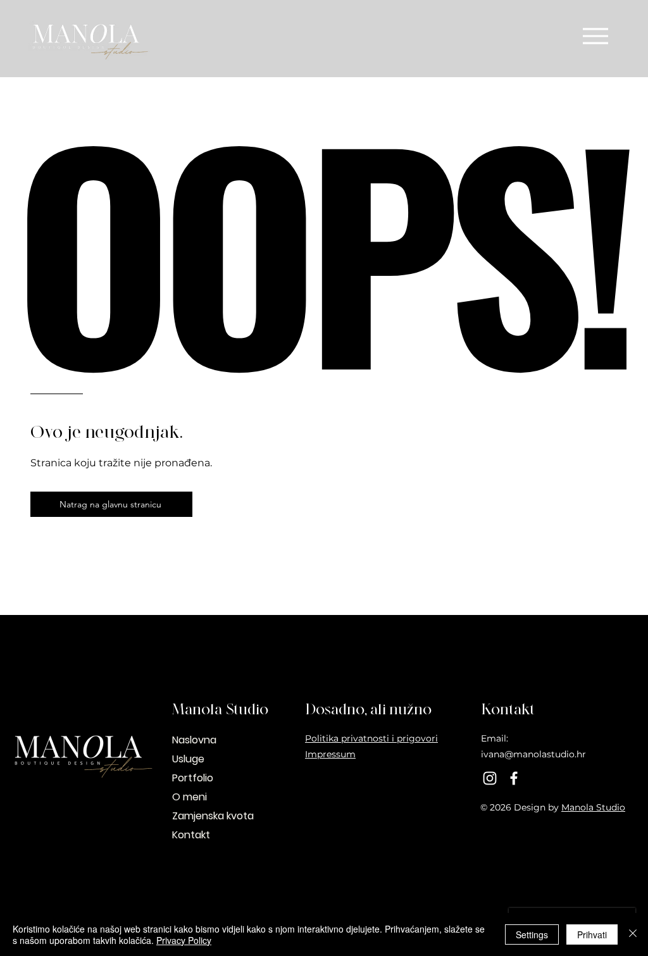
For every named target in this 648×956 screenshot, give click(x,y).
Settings (532, 934)
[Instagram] (490, 778)
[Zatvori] (632, 934)
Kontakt (191, 835)
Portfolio (192, 778)
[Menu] (595, 35)
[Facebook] (514, 778)
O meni (189, 797)
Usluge (188, 759)
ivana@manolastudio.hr (533, 754)
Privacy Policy (183, 940)
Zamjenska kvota (213, 816)
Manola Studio (593, 807)
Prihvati (592, 934)
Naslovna (194, 740)
